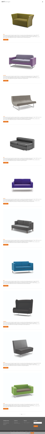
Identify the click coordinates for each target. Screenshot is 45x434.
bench (4, 362)
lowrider (4, 75)
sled (3, 280)
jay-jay (4, 198)
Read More (5, 39)
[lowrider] (22, 59)
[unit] (22, 141)
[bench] (22, 346)
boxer (4, 239)
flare (4, 34)
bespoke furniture (22, 431)
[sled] (22, 264)
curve (4, 116)
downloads (26, 431)
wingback (4, 321)
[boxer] (22, 223)
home (10, 431)
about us (14, 431)
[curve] (22, 100)
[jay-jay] (22, 182)
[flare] (22, 18)
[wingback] (22, 305)
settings (28, 433)
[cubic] (22, 387)
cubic (4, 403)
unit (3, 157)
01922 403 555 (16, 422)
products (17, 431)
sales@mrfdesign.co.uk (17, 423)
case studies (30, 431)
